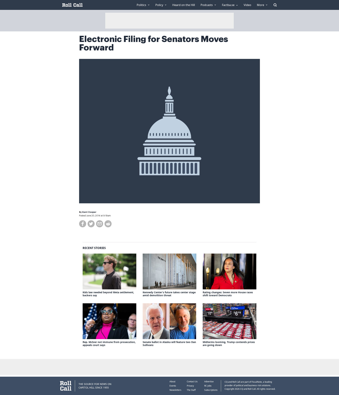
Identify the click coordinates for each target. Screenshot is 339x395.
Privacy (190, 385)
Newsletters (175, 389)
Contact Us (192, 381)
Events (173, 385)
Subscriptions (211, 389)
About (172, 381)
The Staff (191, 389)
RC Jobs (208, 385)
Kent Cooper (89, 212)
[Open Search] (275, 5)
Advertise (209, 381)
